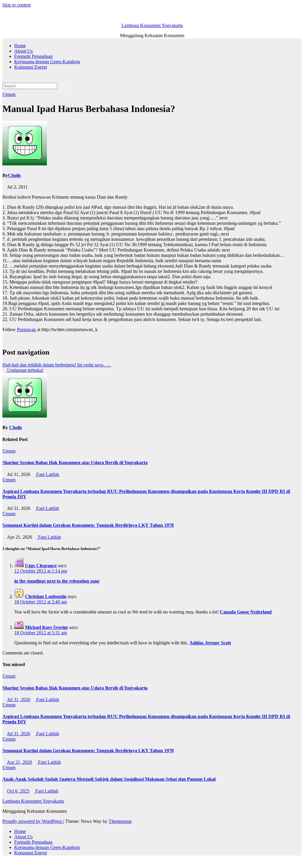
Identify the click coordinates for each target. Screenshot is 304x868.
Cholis (14, 175)
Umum (8, 94)
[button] (4, 77)
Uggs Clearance (41, 565)
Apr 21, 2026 (19, 762)
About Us (23, 50)
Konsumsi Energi (30, 66)
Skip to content (16, 4)
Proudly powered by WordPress (32, 821)
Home (20, 45)
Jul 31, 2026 (18, 699)
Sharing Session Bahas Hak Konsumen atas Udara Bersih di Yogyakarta (75, 462)
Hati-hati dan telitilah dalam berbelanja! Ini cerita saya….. (56, 364)
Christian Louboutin (45, 596)
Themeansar (120, 821)
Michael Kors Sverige (46, 627)
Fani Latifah (47, 474)
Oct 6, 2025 (18, 790)
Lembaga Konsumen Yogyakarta (152, 25)
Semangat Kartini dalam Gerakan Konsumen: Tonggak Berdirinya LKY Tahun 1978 (88, 525)
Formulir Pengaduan (33, 56)
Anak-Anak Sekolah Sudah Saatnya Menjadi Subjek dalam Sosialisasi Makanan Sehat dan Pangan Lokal (109, 779)
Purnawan (26, 329)
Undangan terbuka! (24, 370)
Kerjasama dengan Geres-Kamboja (47, 61)
